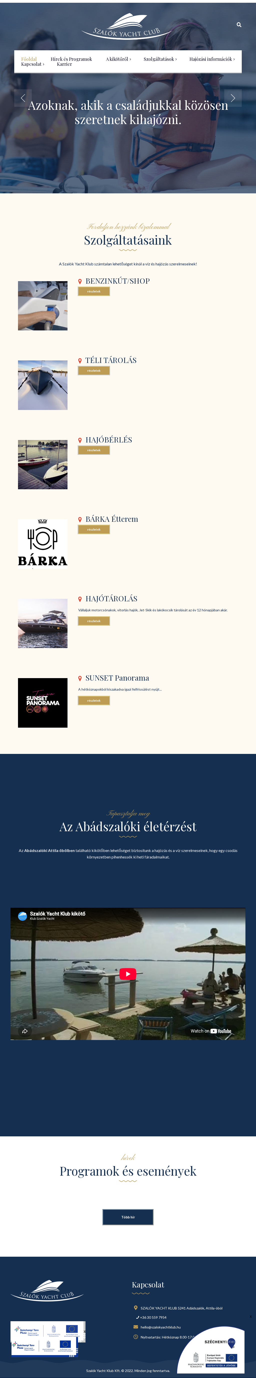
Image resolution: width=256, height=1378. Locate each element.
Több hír (128, 1217)
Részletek (93, 291)
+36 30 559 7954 (153, 1317)
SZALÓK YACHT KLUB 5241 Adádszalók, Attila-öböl (181, 1308)
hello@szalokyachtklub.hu (161, 1327)
